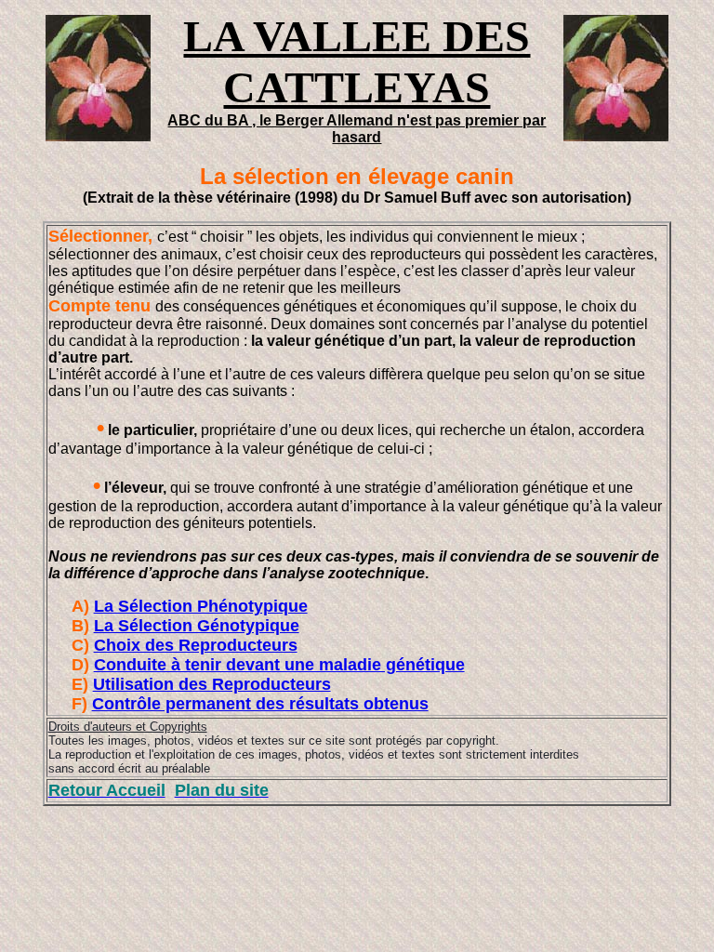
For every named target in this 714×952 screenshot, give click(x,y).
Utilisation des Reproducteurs (212, 684)
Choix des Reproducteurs (196, 645)
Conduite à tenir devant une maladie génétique (279, 664)
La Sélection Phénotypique (201, 606)
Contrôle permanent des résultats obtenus (260, 703)
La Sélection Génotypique (196, 625)
